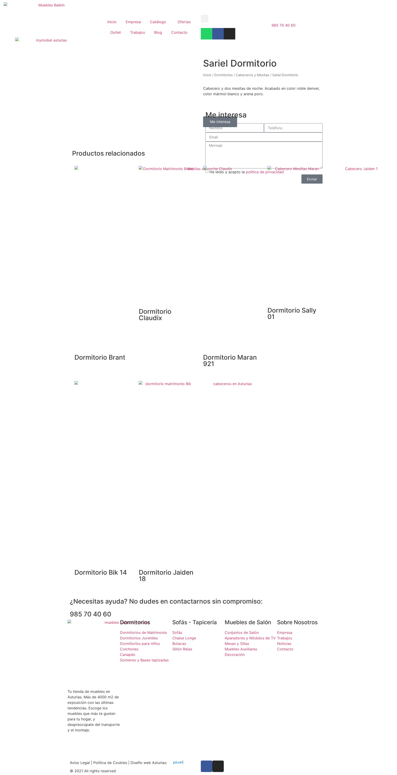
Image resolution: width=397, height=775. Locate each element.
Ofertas (184, 22)
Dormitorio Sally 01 (291, 313)
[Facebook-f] (206, 766)
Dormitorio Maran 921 (230, 360)
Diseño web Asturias (148, 762)
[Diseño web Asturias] (177, 762)
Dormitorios (223, 75)
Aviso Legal (80, 762)
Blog (158, 32)
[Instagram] (229, 33)
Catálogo (158, 22)
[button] (204, 18)
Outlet (115, 32)
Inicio (111, 22)
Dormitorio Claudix (155, 315)
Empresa (133, 22)
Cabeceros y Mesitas (252, 75)
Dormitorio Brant (99, 357)
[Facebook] (218, 33)
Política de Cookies (110, 762)
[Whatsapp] (206, 33)
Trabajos (137, 32)
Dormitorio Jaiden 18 (166, 575)
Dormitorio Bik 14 (100, 572)
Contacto (179, 32)
